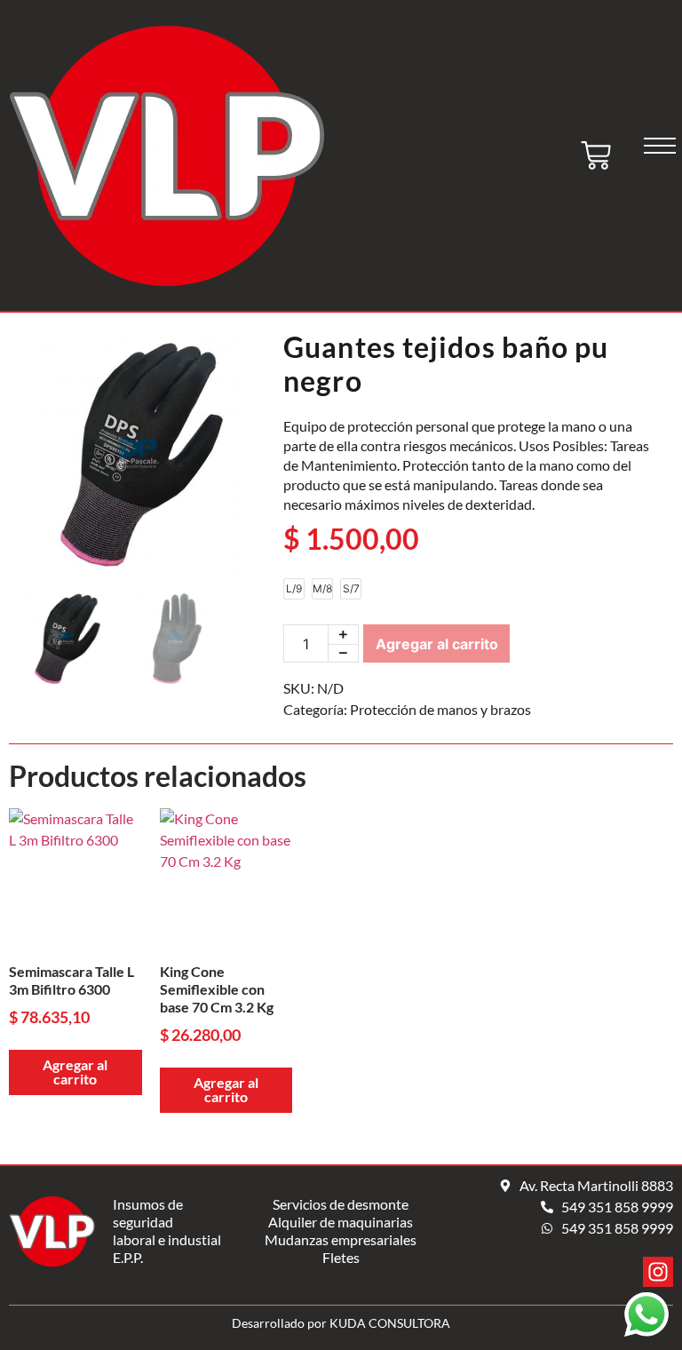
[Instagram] (658, 1272)
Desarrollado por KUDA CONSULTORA (341, 1322)
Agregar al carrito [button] (75, 1071)
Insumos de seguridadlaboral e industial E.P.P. (167, 1230)
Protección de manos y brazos (440, 709)
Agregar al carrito (437, 644)
